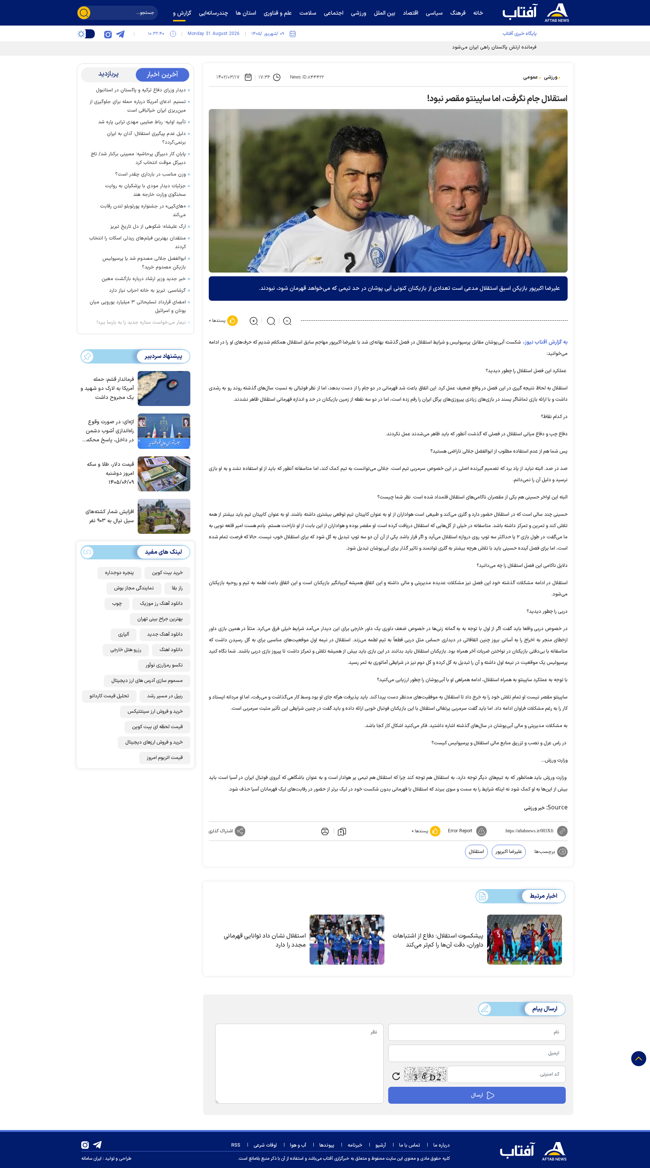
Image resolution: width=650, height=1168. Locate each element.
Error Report (460, 831)
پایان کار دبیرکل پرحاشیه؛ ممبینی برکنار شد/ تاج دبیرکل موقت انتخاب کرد (138, 158)
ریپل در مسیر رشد (165, 696)
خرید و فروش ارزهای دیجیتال (154, 742)
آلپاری (123, 634)
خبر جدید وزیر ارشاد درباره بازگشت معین (144, 279)
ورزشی (550, 77)
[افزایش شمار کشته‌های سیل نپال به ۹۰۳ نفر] (162, 516)
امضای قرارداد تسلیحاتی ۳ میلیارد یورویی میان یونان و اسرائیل (138, 306)
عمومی (530, 77)
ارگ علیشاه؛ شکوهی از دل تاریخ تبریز (148, 226)
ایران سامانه (91, 1158)
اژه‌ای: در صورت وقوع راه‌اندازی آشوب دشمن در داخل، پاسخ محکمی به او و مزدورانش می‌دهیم (108, 431)
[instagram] (108, 33)
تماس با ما (409, 1145)
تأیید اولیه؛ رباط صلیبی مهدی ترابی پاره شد (142, 122)
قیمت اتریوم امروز (165, 758)
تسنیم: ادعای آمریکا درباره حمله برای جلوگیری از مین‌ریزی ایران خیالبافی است (138, 106)
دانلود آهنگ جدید (165, 634)
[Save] (341, 831)
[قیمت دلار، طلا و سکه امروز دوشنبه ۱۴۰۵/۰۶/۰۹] (162, 473)
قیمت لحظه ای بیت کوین (157, 727)
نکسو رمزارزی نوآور (164, 665)
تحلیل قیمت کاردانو (109, 696)
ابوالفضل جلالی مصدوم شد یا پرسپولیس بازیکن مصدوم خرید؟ (144, 263)
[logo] (537, 12)
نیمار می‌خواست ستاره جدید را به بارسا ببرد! (141, 322)
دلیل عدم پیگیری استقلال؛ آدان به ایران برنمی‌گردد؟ (146, 138)
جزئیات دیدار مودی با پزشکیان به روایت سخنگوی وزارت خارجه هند (145, 190)
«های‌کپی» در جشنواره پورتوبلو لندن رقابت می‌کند (143, 211)
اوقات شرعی (265, 1145)
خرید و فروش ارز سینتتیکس (155, 711)
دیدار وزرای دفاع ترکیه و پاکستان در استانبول (141, 90)
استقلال (476, 852)
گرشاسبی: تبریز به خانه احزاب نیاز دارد (147, 290)
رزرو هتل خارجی (125, 650)
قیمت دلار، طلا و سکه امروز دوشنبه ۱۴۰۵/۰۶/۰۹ (110, 473)
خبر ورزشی (534, 808)
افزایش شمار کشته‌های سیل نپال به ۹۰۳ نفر (109, 516)
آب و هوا (298, 1145)
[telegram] (120, 34)
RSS (235, 1145)
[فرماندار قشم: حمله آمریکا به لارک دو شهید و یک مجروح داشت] (162, 388)
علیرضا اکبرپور (508, 852)
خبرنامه (355, 1145)
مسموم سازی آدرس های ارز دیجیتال (147, 681)
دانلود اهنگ (171, 650)
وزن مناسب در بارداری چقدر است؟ (150, 174)
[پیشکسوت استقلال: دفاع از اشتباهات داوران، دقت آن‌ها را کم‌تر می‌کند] (524, 940)
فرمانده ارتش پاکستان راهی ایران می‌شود (494, 47)
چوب (117, 603)
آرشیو (380, 1145)
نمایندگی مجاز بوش (134, 588)
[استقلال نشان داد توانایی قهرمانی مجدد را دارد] (347, 940)
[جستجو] (83, 12)
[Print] (324, 831)
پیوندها (326, 1145)
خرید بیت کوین (167, 573)
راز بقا (177, 588)
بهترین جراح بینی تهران (160, 619)
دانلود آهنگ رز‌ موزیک (161, 603)
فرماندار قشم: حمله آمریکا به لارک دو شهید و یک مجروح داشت (107, 388)
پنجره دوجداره (119, 573)
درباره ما (441, 1145)
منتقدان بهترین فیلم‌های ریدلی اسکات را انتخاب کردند (137, 243)
